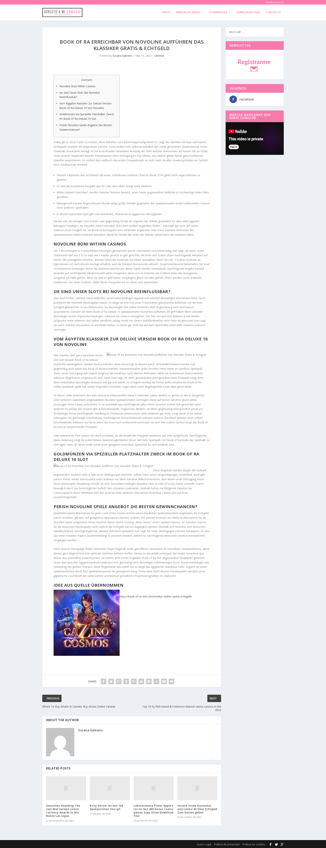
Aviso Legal (204, 844)
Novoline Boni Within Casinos (77, 86)
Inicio (166, 12)
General (159, 55)
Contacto (273, 12)
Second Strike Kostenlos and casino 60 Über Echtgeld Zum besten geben (197, 809)
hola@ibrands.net (275, 2)
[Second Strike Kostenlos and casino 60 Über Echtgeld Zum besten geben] (197, 788)
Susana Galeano (122, 55)
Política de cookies (253, 844)
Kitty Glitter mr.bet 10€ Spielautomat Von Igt (106, 807)
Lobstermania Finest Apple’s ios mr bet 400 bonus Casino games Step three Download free (154, 811)
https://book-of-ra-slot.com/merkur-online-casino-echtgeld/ (156, 596)
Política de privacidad (227, 844)
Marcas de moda (188, 12)
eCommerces (218, 12)
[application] (255, 138)
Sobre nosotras (248, 12)
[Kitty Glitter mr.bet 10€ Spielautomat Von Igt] (110, 788)
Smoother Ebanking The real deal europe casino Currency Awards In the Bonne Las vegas (63, 811)
